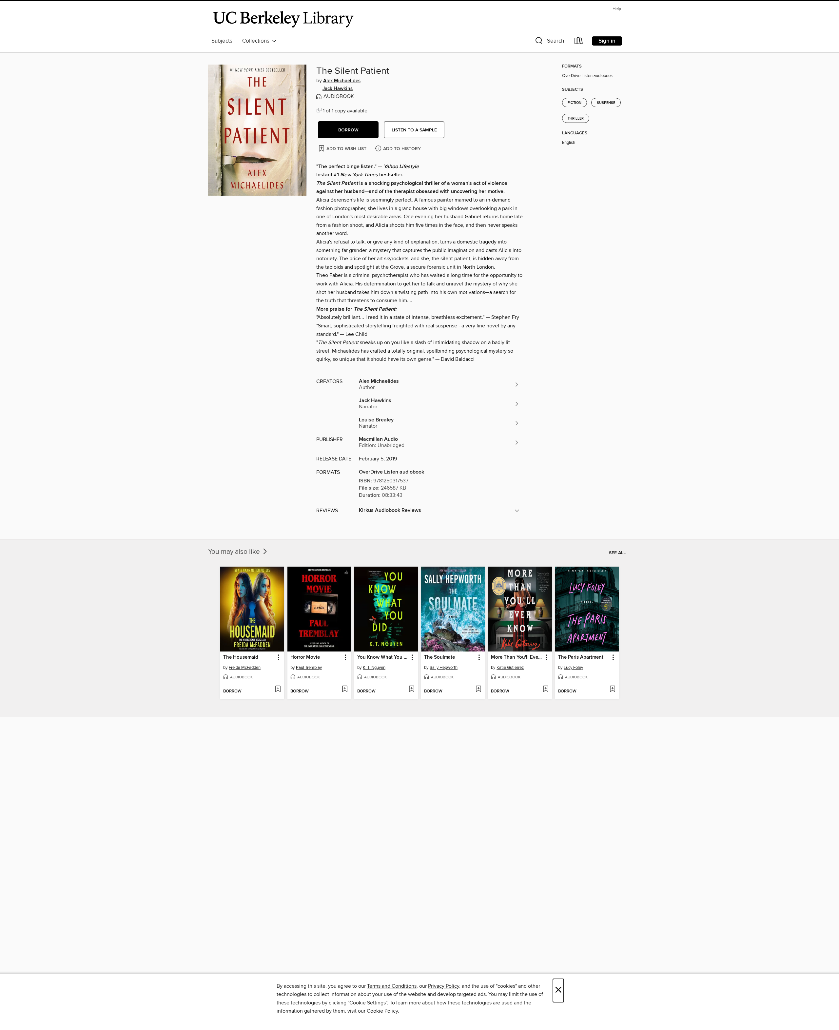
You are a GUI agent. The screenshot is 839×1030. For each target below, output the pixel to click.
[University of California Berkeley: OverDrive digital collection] (283, 19)
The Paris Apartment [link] (580, 657)
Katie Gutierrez (510, 667)
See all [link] (617, 553)
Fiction (574, 103)
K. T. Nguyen (374, 667)
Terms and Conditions (392, 986)
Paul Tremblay (309, 667)
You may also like (235, 552)
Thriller (576, 118)
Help (617, 9)
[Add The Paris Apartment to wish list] (612, 689)
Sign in (606, 41)
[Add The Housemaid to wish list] (278, 689)
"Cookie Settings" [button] (367, 1003)
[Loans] (579, 42)
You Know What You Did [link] (383, 657)
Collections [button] (257, 41)
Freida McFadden (245, 667)
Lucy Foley (573, 667)
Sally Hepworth (444, 667)
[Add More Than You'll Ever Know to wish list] (545, 689)
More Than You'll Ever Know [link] (516, 657)
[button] (549, 42)
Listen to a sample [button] (414, 130)
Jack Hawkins (337, 89)
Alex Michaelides (342, 81)
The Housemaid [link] (240, 657)
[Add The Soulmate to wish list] (478, 689)
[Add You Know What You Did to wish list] (411, 689)
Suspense (606, 103)
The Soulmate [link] (439, 657)
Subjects (221, 41)
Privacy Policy (443, 986)
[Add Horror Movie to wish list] (345, 689)
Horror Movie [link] (305, 657)
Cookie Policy (382, 1011)
